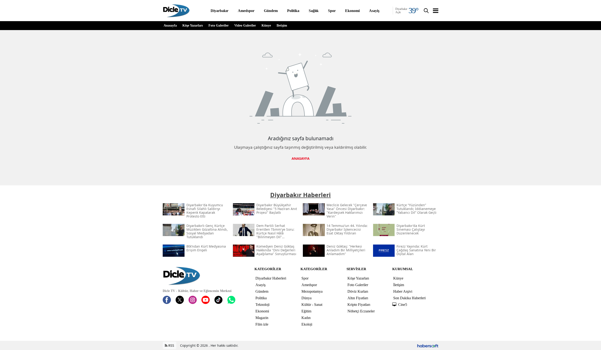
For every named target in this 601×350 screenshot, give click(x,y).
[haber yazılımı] (427, 345)
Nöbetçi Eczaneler (361, 311)
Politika (261, 298)
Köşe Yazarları (192, 25)
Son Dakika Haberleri (409, 298)
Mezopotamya (312, 291)
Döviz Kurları (357, 291)
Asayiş (260, 285)
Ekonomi (262, 311)
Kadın (306, 318)
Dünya (306, 298)
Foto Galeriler (218, 25)
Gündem (261, 291)
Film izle (261, 324)
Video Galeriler (245, 25)
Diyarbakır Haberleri (270, 278)
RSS (170, 345)
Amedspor (309, 285)
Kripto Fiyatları (358, 305)
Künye (266, 25)
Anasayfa (170, 25)
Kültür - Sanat (311, 305)
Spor (304, 278)
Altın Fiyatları (357, 298)
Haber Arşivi (402, 291)
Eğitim (306, 311)
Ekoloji (306, 324)
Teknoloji (262, 305)
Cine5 (402, 305)
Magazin (261, 318)
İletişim (282, 25)
